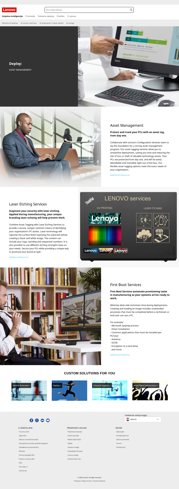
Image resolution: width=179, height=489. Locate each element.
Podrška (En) (120, 447)
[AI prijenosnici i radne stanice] (64, 23)
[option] (29, 390)
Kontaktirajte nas (122, 435)
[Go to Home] (9, 9)
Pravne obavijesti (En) (26, 455)
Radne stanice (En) (74, 439)
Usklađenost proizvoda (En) (29, 447)
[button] (131, 10)
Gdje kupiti (120, 432)
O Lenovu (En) (24, 432)
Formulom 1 (23, 467)
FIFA (20, 463)
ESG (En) (22, 451)
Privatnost (77, 481)
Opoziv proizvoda (122, 439)
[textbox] (143, 419)
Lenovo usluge (73, 455)
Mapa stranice (87, 481)
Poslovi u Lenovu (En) (26, 459)
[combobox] (87, 10)
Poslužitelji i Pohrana (75, 451)
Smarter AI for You (74, 459)
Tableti (70, 443)
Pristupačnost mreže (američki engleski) (33, 443)
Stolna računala (73, 435)
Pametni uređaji (73, 447)
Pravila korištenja (99, 481)
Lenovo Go (23, 471)
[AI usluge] (75, 23)
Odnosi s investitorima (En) (28, 439)
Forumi (119, 443)
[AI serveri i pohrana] (37, 23)
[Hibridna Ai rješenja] (18, 23)
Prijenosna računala (75, 432)
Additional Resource (120, 175)
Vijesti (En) (22, 435)
